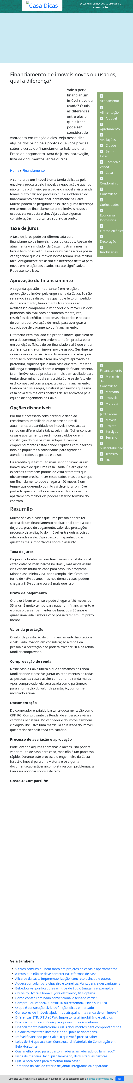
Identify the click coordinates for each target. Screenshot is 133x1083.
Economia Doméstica (108, 217)
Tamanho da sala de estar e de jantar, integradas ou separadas (62, 1066)
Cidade (110, 145)
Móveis (110, 420)
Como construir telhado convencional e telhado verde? (56, 998)
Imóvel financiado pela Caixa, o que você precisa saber (56, 1037)
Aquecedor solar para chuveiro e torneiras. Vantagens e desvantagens (67, 983)
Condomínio (109, 183)
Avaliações (108, 139)
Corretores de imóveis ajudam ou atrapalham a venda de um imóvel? (67, 1012)
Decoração (108, 241)
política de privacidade (99, 1078)
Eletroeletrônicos (111, 231)
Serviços (111, 431)
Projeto (110, 426)
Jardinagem (108, 414)
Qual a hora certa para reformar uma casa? (47, 1061)
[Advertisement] (66, 38)
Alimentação (109, 112)
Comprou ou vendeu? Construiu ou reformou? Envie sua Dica (61, 1003)
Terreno (111, 437)
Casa (109, 172)
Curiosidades (110, 204)
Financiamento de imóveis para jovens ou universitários (57, 1022)
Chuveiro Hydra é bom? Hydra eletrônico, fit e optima (55, 993)
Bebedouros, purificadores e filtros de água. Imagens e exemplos (64, 988)
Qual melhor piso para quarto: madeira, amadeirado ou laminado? (65, 1051)
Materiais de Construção (110, 381)
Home (14, 170)
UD (107, 459)
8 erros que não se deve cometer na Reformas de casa (56, 974)
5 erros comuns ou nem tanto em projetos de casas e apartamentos (66, 969)
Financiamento (34, 170)
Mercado (112, 392)
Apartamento (110, 129)
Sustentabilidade (111, 448)
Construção (108, 194)
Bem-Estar (107, 153)
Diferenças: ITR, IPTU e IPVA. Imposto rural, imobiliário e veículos (64, 1017)
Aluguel (111, 118)
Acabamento (109, 101)
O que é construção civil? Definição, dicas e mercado (54, 1007)
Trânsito (111, 454)
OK (120, 1078)
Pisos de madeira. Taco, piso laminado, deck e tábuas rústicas (61, 1056)
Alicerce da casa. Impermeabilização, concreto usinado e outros (63, 978)
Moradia (111, 403)
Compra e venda (110, 164)
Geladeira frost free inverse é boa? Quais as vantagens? (56, 1032)
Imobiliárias (109, 252)
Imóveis (111, 397)
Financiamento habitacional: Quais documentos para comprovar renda (68, 1027)
